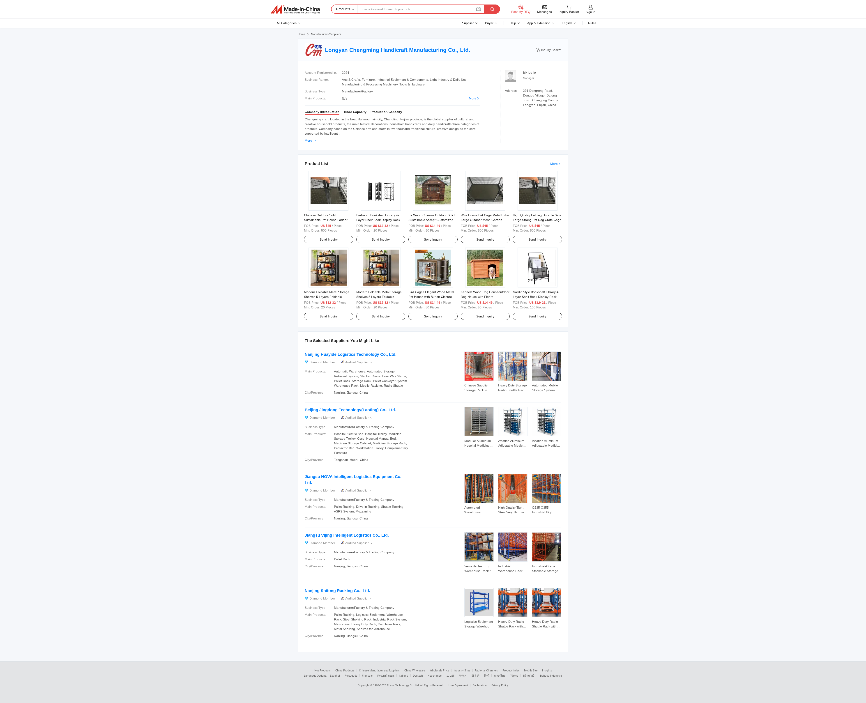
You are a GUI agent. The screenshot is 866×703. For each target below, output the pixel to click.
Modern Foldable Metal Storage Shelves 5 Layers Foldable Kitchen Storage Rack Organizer (327, 296)
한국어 (462, 675)
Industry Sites (462, 670)
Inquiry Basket (548, 50)
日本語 (475, 675)
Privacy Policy (500, 685)
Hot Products (322, 670)
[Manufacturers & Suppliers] (295, 9)
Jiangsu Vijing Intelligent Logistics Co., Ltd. (347, 535)
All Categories (287, 23)
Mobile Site (530, 670)
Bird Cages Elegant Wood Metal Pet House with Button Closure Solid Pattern (431, 296)
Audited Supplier (359, 362)
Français (367, 675)
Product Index (510, 670)
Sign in (590, 12)
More (472, 98)
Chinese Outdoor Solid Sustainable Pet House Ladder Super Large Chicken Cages (326, 219)
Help (512, 23)
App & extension (538, 23)
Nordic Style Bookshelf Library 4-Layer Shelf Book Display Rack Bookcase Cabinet (536, 296)
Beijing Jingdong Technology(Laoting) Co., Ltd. (350, 410)
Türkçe (514, 675)
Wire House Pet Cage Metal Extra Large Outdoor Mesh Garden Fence (485, 219)
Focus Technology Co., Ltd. (403, 685)
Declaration (480, 685)
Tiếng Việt (529, 675)
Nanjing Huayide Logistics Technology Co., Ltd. (350, 354)
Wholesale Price (439, 670)
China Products (344, 670)
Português (351, 675)
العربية (450, 675)
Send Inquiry (329, 239)
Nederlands (435, 675)
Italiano (403, 675)
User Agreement (458, 685)
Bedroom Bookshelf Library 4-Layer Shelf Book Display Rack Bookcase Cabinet (378, 219)
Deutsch (418, 675)
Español (335, 675)
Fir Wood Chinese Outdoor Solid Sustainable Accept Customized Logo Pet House (431, 219)
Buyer (489, 23)
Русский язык (385, 675)
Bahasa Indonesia (551, 675)
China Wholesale (414, 670)
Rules (592, 23)
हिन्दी (486, 675)
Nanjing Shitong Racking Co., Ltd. (337, 590)
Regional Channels (486, 670)
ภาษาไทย (499, 675)
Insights (547, 670)
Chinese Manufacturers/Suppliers (379, 670)
